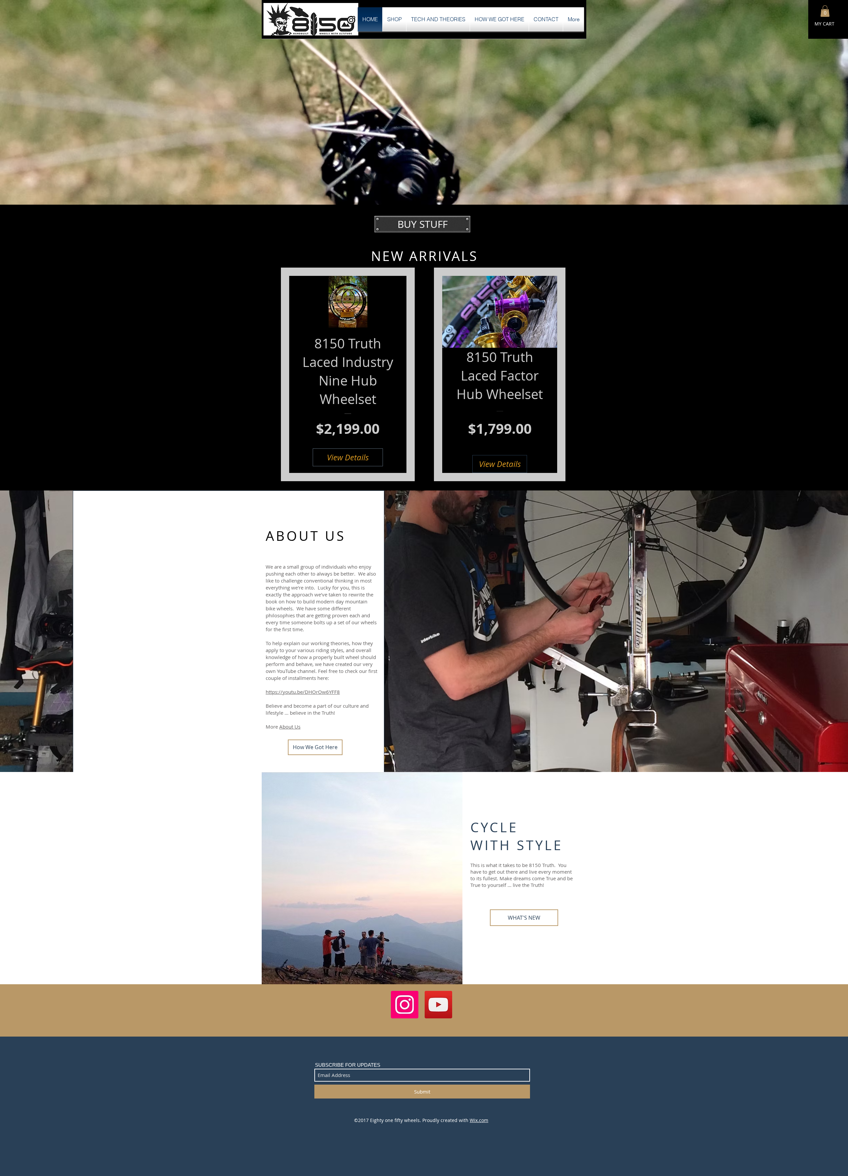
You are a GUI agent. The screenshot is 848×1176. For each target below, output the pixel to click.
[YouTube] (438, 1004)
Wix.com (479, 1120)
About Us (289, 726)
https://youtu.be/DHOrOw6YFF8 (303, 692)
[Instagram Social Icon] (404, 1004)
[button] (825, 11)
